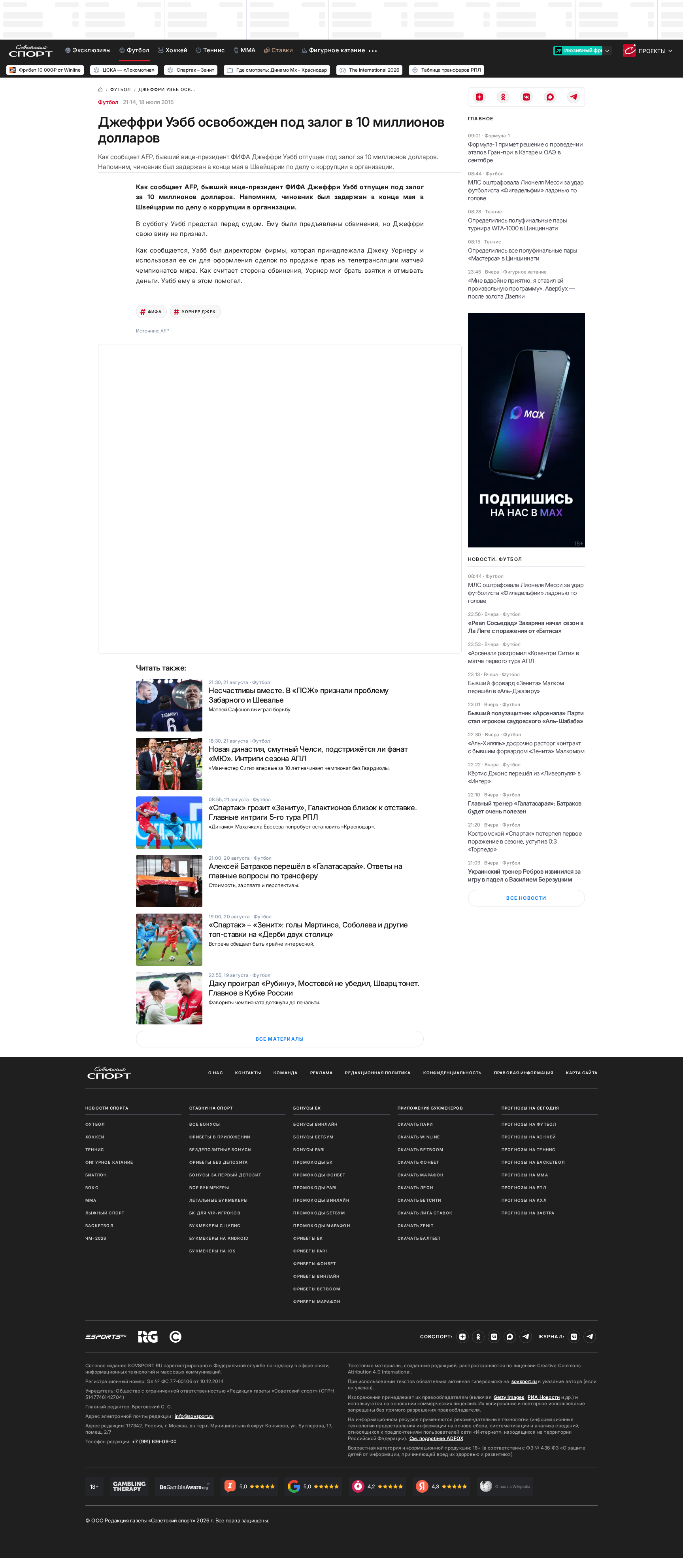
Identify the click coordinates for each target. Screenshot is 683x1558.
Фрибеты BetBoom (316, 1288)
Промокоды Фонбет (319, 1174)
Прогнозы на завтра (528, 1212)
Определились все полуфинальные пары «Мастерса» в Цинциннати (522, 254)
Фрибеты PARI (310, 1250)
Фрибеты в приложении (219, 1136)
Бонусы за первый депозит (225, 1174)
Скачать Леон (415, 1187)
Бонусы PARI (309, 1149)
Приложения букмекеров (430, 1108)
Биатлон (96, 1174)
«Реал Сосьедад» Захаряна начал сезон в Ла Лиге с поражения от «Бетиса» (525, 627)
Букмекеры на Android (219, 1238)
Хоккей (94, 1136)
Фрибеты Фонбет (314, 1263)
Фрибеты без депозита (218, 1162)
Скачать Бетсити (419, 1200)
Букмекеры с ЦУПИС (214, 1225)
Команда (286, 1072)
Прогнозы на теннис (529, 1149)
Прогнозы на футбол (529, 1124)
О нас (215, 1072)
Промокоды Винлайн (321, 1200)
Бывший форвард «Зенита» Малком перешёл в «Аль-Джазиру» (516, 687)
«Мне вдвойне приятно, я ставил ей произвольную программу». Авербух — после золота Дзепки (521, 288)
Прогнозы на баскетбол (533, 1162)
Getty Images (509, 1397)
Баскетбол (99, 1225)
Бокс (91, 1187)
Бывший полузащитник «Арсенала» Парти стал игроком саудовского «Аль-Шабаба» (526, 717)
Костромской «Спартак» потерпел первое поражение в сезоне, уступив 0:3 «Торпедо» (524, 841)
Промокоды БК (312, 1162)
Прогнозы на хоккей (529, 1136)
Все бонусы (204, 1124)
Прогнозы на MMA (525, 1174)
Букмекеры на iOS (212, 1250)
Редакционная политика (378, 1072)
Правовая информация (524, 1072)
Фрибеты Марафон (316, 1301)
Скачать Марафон (421, 1174)
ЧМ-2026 (95, 1238)
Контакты (248, 1072)
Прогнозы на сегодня (530, 1108)
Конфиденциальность (452, 1072)
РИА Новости (544, 1397)
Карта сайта (582, 1072)
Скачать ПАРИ (415, 1124)
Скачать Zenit (416, 1225)
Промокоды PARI (315, 1187)
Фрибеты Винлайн (316, 1276)
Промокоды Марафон (321, 1225)
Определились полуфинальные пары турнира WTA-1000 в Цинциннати (517, 224)
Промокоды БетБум (319, 1212)
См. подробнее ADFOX (436, 1438)
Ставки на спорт (211, 1108)
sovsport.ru (524, 1381)
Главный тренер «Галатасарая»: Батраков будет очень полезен (524, 807)
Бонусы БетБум (313, 1136)
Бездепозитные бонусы (220, 1149)
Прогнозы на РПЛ (524, 1187)
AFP (164, 331)
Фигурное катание (109, 1162)
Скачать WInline (419, 1136)
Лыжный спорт (105, 1212)
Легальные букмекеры (218, 1200)
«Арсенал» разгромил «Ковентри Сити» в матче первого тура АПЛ (523, 657)
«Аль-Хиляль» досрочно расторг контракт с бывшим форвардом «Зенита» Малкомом (526, 747)
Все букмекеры (209, 1187)
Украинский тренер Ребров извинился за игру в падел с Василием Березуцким (524, 875)
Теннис (94, 1149)
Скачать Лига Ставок (425, 1212)
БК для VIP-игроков (215, 1212)
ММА (91, 1200)
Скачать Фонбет (419, 1162)
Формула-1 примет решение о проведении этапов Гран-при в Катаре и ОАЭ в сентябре (525, 152)
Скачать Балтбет (419, 1238)
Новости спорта (106, 1108)
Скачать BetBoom (421, 1149)
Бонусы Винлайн (315, 1124)
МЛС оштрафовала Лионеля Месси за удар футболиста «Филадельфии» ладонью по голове (525, 190)
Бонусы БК (307, 1108)
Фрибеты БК (308, 1238)
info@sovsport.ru (194, 1416)
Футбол (108, 102)
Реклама (321, 1072)
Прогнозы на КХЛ (524, 1200)
